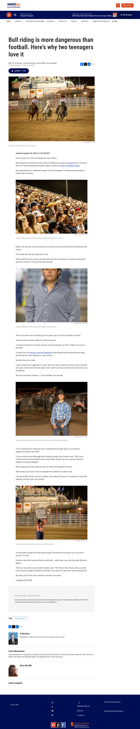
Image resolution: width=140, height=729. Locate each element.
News (8, 21)
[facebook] (52, 707)
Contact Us (80, 715)
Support (84, 21)
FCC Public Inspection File (112, 702)
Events (74, 21)
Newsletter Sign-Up (101, 21)
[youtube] (52, 711)
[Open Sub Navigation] (12, 21)
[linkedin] (52, 715)
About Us (63, 21)
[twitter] (79, 703)
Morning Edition (20, 618)
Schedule (51, 21)
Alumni (115, 21)
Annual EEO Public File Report (113, 711)
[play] (9, 15)
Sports (18, 21)
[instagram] (52, 703)
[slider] (18, 15)
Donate (128, 5)
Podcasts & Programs (35, 21)
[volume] (15, 15)
